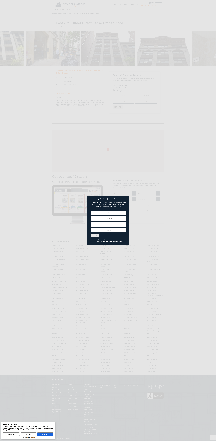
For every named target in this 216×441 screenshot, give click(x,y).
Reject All (28, 434)
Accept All (45, 434)
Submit (94, 235)
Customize (11, 434)
